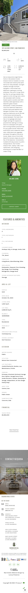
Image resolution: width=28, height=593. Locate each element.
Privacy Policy (20, 583)
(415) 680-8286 (6, 190)
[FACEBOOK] (10, 564)
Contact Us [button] (14, 484)
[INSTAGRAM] (14, 564)
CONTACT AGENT (14, 206)
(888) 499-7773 (9, 510)
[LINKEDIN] (18, 564)
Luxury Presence (14, 575)
